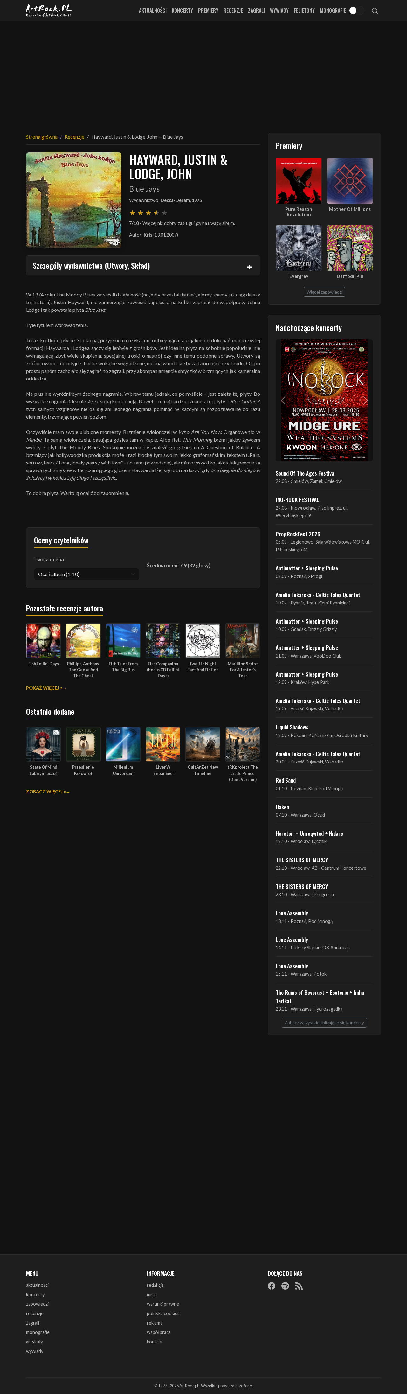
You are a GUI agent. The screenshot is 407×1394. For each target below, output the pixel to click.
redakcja (155, 1285)
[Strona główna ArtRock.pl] (49, 10)
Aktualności (153, 10)
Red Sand (286, 780)
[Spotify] (285, 1285)
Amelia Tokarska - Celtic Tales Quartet (318, 594)
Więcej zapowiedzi (324, 292)
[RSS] (299, 1285)
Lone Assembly (292, 913)
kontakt (155, 1341)
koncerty (35, 1294)
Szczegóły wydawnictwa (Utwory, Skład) (91, 265)
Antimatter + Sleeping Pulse (307, 568)
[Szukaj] (375, 10)
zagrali (32, 1323)
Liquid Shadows (292, 727)
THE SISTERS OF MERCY (302, 859)
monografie (38, 1332)
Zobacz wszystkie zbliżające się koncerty (324, 1022)
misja (152, 1294)
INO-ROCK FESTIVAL (297, 499)
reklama (154, 1323)
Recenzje (233, 10)
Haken (282, 807)
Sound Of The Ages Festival (305, 473)
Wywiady (279, 10)
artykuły (34, 1341)
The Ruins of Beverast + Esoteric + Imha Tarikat (320, 996)
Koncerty (182, 10)
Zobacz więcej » (46, 791)
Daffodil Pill (350, 276)
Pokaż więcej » (44, 688)
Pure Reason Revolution (298, 211)
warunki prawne (163, 1304)
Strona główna (42, 137)
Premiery (208, 10)
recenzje (35, 1313)
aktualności (37, 1285)
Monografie (333, 10)
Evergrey (298, 276)
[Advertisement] (203, 73)
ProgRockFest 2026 (298, 534)
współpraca (159, 1332)
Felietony (304, 10)
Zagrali (256, 10)
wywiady (34, 1351)
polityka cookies (163, 1313)
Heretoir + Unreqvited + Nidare (309, 833)
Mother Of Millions (350, 209)
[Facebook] (271, 1285)
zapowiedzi (37, 1304)
